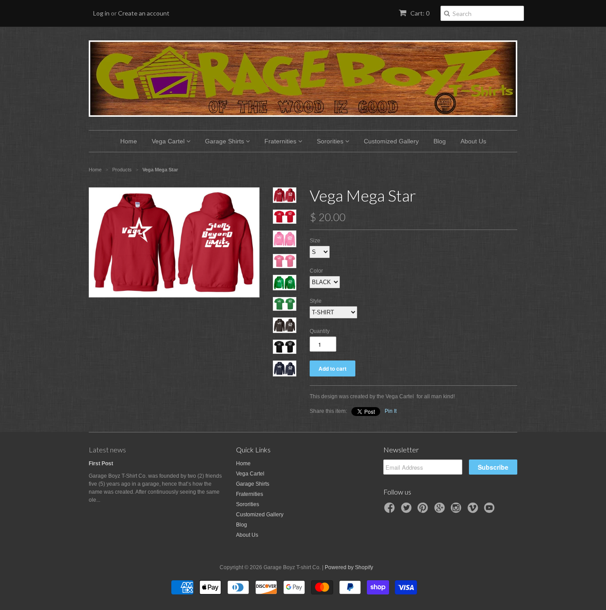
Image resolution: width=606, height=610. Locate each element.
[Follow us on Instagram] (457, 511)
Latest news (107, 449)
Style (316, 301)
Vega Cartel (169, 141)
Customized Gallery (391, 141)
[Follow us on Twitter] (407, 511)
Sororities (331, 141)
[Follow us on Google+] (441, 511)
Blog (439, 141)
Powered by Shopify (349, 567)
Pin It (391, 411)
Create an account (143, 13)
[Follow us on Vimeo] (474, 511)
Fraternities (281, 141)
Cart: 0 (419, 13)
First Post (101, 463)
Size (315, 241)
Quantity (320, 331)
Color (316, 271)
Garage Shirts (225, 141)
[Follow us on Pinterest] (424, 511)
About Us (473, 141)
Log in (101, 13)
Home (128, 141)
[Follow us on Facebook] (390, 511)
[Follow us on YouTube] (490, 511)
